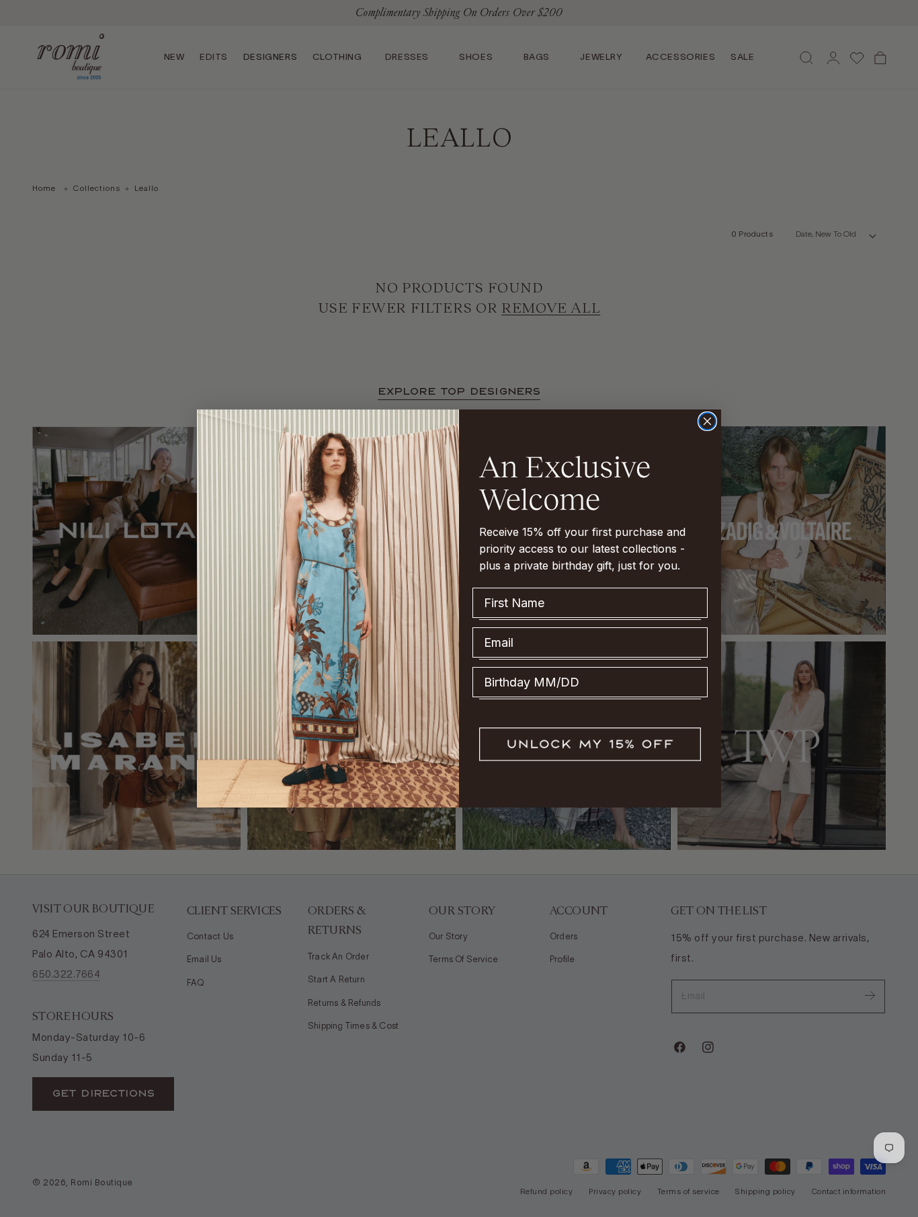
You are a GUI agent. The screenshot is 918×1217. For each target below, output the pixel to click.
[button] (590, 744)
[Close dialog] (707, 421)
